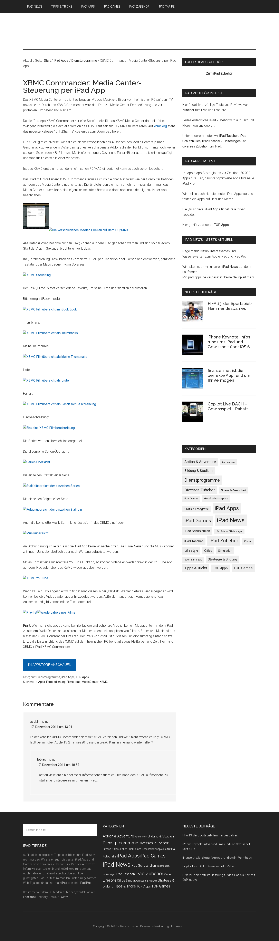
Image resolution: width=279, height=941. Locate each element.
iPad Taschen (228, 136)
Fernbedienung (56, 681)
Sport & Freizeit (193, 559)
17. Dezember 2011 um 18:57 (58, 765)
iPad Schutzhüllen (197, 531)
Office (208, 551)
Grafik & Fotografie (196, 509)
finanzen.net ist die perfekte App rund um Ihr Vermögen (229, 375)
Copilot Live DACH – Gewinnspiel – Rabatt (228, 406)
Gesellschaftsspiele (216, 498)
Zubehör (188, 110)
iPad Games (197, 521)
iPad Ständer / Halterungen (221, 141)
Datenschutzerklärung (154, 926)
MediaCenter (90, 681)
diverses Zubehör (195, 146)
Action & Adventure (200, 462)
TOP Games (243, 568)
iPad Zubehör (219, 120)
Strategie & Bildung (222, 559)
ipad (77, 681)
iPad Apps (68, 677)
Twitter (63, 897)
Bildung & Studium (198, 471)
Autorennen (228, 462)
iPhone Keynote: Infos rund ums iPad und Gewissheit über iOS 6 (229, 342)
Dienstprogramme (48, 677)
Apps (41, 681)
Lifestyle (191, 550)
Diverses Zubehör (199, 490)
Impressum (178, 926)
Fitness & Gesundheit (233, 490)
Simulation (225, 550)
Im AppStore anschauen (49, 665)
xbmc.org (160, 126)
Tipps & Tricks (195, 568)
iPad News (230, 267)
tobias (41, 759)
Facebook (29, 897)
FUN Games (191, 498)
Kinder (248, 541)
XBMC (104, 681)
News (204, 251)
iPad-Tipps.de (62, 30)
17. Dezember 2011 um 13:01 (51, 727)
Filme (70, 681)
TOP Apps (82, 677)
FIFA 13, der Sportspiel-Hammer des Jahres (230, 306)
